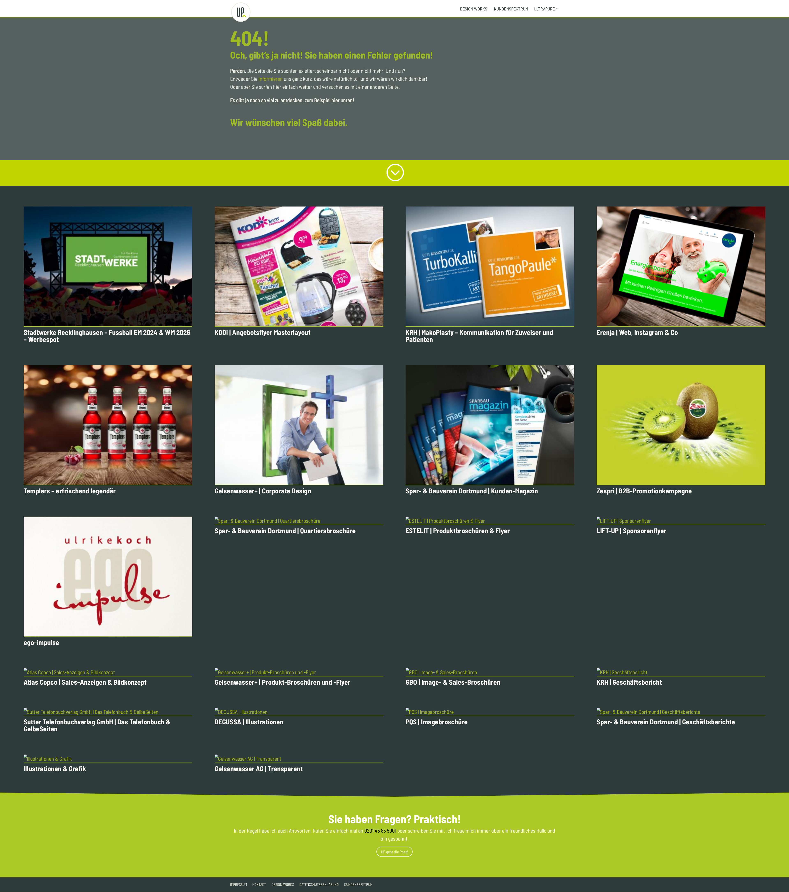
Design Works (282, 884)
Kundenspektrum (511, 9)
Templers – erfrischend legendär (70, 490)
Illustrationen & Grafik (55, 768)
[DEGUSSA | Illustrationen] (299, 712)
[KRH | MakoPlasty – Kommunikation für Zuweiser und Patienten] (490, 267)
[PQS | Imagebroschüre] (490, 712)
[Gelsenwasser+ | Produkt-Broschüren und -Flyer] (299, 672)
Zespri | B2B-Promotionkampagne (644, 490)
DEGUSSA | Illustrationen (249, 721)
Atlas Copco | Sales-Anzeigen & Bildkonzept (85, 682)
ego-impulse (41, 642)
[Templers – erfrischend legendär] (108, 425)
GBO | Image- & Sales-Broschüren (453, 682)
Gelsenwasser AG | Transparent (259, 768)
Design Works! (474, 9)
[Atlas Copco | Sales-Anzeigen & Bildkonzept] (108, 672)
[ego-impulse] (108, 577)
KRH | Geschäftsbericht (629, 682)
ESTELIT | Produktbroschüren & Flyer (458, 530)
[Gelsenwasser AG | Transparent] (299, 759)
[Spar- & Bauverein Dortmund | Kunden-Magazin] (490, 425)
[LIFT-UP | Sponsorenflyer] (681, 521)
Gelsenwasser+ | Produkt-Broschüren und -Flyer (282, 682)
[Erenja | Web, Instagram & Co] (681, 267)
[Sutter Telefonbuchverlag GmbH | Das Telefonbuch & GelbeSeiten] (108, 712)
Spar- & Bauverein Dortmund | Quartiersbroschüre (285, 530)
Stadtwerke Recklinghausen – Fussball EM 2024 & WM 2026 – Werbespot (107, 335)
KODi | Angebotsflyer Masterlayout (262, 332)
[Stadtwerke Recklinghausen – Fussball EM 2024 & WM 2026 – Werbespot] (108, 267)
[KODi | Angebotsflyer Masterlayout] (299, 267)
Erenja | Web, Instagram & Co (637, 332)
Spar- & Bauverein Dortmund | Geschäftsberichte (666, 721)
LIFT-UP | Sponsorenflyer (631, 530)
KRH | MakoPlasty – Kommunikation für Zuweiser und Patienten (479, 335)
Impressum (238, 884)
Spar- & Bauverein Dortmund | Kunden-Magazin (472, 490)
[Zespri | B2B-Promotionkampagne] (681, 425)
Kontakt (259, 884)
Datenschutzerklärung (319, 884)
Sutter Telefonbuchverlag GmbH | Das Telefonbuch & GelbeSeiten (97, 725)
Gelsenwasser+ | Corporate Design (263, 490)
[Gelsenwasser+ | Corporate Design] (299, 425)
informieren (270, 78)
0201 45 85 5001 (380, 830)
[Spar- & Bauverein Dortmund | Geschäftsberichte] (681, 712)
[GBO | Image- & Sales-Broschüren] (490, 672)
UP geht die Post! (394, 851)
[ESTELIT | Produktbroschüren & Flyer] (490, 521)
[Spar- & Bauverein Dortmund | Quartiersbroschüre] (299, 521)
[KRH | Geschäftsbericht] (681, 672)
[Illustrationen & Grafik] (108, 759)
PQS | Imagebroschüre (437, 721)
